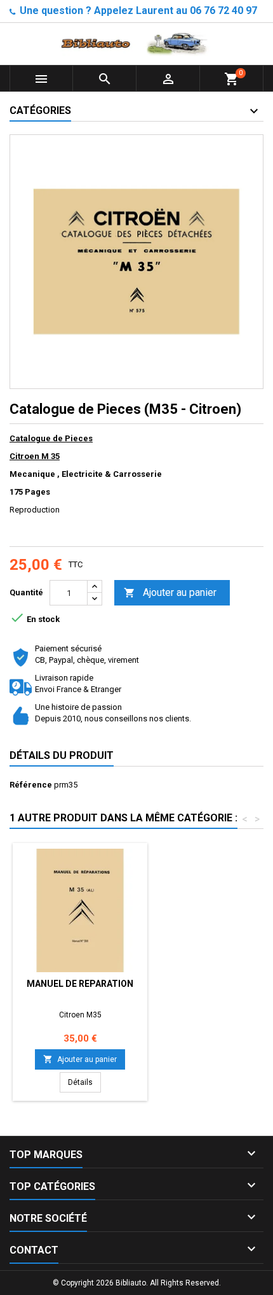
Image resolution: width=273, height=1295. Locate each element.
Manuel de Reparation (80, 984)
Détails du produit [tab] (62, 755)
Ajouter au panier (170, 592)
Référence (31, 784)
